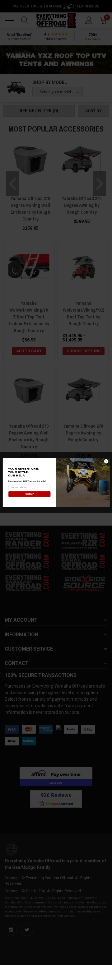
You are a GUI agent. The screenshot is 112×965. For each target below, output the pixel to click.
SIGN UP (29, 493)
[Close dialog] (106, 461)
